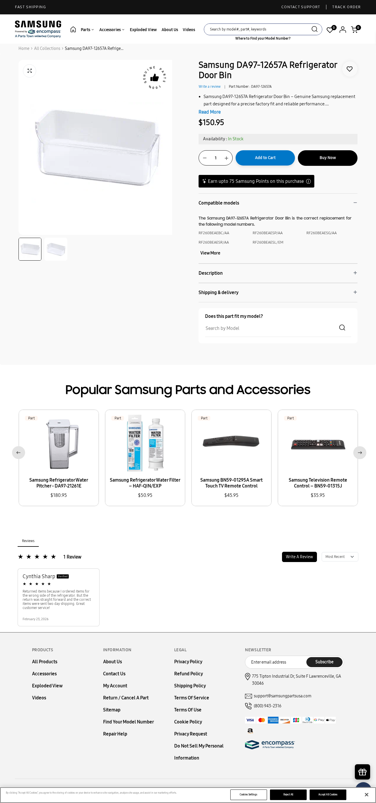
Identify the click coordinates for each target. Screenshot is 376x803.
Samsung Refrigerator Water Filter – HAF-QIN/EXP (145, 483)
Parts (86, 29)
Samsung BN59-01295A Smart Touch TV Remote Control (231, 483)
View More (210, 253)
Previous (17, 451)
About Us (170, 29)
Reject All (288, 794)
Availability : (215, 138)
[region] (188, 795)
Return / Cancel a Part (126, 698)
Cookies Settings (248, 794)
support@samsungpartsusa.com (282, 696)
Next (358, 451)
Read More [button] (210, 112)
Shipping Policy (190, 686)
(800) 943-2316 (267, 706)
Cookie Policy (188, 722)
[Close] (366, 794)
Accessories (110, 29)
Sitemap (111, 710)
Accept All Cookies (328, 794)
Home (24, 48)
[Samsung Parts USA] (38, 28)
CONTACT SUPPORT (300, 7)
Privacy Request (190, 734)
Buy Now (328, 157)
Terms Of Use (188, 710)
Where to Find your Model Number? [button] (263, 38)
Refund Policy (188, 674)
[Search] (314, 30)
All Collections (47, 48)
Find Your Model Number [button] (128, 722)
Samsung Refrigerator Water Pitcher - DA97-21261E (58, 483)
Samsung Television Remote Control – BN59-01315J (318, 483)
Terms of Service (191, 698)
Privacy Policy (188, 661)
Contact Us (114, 674)
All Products (44, 661)
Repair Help (115, 734)
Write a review (210, 87)
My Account (115, 686)
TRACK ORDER (346, 7)
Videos (189, 29)
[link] (349, 69)
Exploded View (143, 29)
